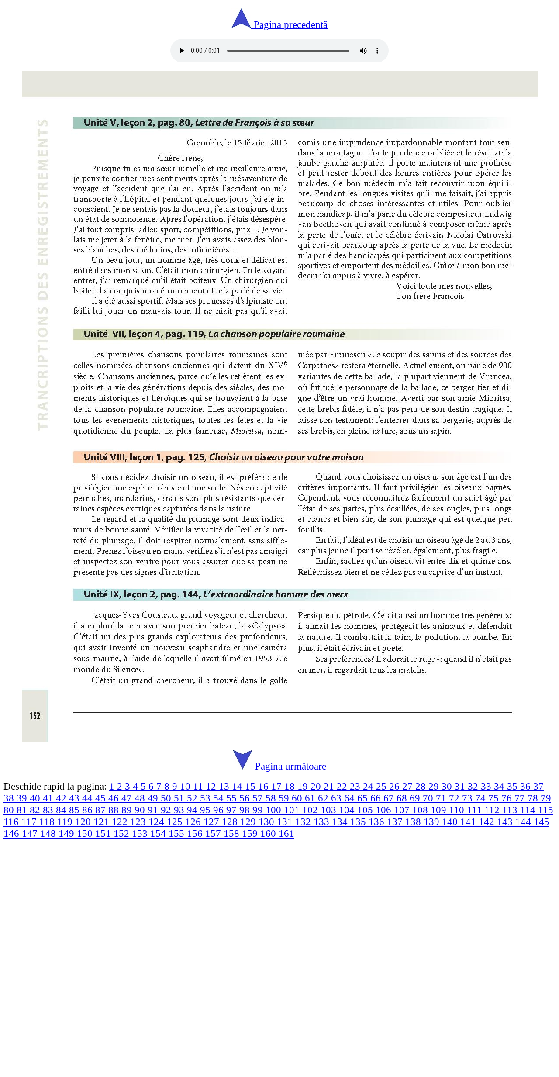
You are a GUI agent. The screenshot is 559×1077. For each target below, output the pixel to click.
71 (442, 798)
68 (403, 798)
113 (511, 809)
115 (545, 809)
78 (534, 798)
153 (141, 833)
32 (474, 786)
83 (49, 809)
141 (469, 821)
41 (49, 798)
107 (403, 809)
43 (75, 798)
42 (62, 798)
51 (180, 798)
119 (66, 821)
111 (475, 809)
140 (451, 821)
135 (359, 821)
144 (524, 821)
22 (343, 786)
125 (176, 821)
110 (458, 809)
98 (245, 809)
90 (141, 809)
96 (219, 809)
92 (167, 809)
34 (500, 786)
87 (101, 809)
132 (304, 821)
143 (506, 821)
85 (75, 809)
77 (521, 798)
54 (219, 798)
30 (448, 786)
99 (259, 809)
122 (121, 821)
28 (421, 786)
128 (231, 821)
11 (199, 786)
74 (481, 798)
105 (366, 809)
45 (101, 798)
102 (311, 809)
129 (249, 821)
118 (48, 821)
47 (128, 798)
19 (304, 786)
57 (259, 798)
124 (157, 821)
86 (88, 809)
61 (311, 798)
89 (128, 809)
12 (212, 786)
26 (395, 786)
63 (337, 798)
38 (10, 798)
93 (180, 809)
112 (493, 809)
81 (23, 809)
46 (114, 798)
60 (298, 798)
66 (376, 798)
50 (167, 798)
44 (88, 798)
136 (378, 821)
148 (49, 833)
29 (435, 786)
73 (468, 798)
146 (12, 833)
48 (141, 798)
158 (233, 833)
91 (154, 809)
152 (123, 833)
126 (194, 821)
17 (277, 786)
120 (84, 821)
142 (488, 821)
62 (324, 798)
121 (102, 821)
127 (213, 821)
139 (433, 821)
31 (461, 786)
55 (232, 798)
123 (139, 821)
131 (286, 821)
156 (196, 833)
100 (275, 809)
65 (363, 798)
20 (317, 786)
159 (251, 833)
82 (36, 809)
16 (264, 786)
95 (206, 809)
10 (186, 786)
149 (68, 833)
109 (440, 809)
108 (421, 809)
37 (538, 786)
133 (323, 821)
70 (429, 798)
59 (285, 798)
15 (251, 786)
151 (104, 833)
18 (290, 786)
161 (286, 833)
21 (330, 786)
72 (455, 798)
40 (36, 798)
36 (526, 786)
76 (507, 798)
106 (385, 809)
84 (62, 809)
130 (268, 821)
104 (348, 809)
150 (86, 833)
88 (114, 809)
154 (159, 833)
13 (225, 786)
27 (408, 786)
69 (416, 798)
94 (193, 809)
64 (350, 798)
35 (513, 786)
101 (293, 809)
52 (193, 798)
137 (396, 821)
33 (487, 786)
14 (238, 786)
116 (12, 821)
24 (369, 786)
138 (414, 821)
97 (232, 809)
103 (330, 809)
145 (541, 821)
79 (546, 798)
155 (178, 833)
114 (529, 809)
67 (390, 798)
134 (341, 821)
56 (245, 798)
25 (382, 786)
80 (10, 809)
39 (23, 798)
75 (494, 798)
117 (30, 821)
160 (269, 833)
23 (356, 786)
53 (206, 798)
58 (272, 798)
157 (214, 833)
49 (154, 798)
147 (31, 833)
